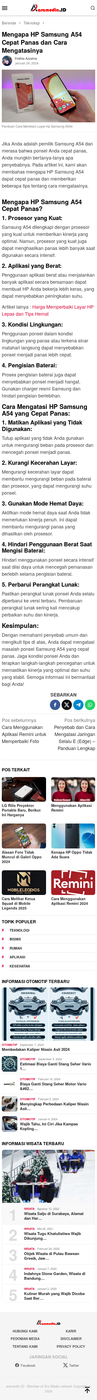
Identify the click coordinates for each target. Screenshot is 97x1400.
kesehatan (20, 966)
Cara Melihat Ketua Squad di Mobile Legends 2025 (18, 903)
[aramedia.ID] (48, 7)
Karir (71, 1331)
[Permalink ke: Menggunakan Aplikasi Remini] (73, 789)
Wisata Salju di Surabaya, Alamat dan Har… (54, 1215)
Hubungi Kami (25, 1331)
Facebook (28, 1365)
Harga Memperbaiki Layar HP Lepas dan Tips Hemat (48, 310)
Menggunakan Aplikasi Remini (71, 808)
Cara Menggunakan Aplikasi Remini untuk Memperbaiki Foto (24, 730)
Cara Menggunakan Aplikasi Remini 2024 (69, 901)
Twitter (74, 1365)
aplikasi (17, 956)
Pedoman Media (25, 1338)
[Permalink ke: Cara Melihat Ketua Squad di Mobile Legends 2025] (24, 882)
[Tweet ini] (67, 705)
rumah (16, 948)
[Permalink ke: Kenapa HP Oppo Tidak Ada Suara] (73, 836)
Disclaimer (71, 1338)
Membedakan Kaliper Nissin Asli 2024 (36, 1049)
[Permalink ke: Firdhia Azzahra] (7, 60)
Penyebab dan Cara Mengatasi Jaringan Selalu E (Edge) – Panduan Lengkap (74, 733)
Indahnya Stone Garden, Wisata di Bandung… (54, 1275)
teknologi (19, 930)
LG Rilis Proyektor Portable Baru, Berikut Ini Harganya (21, 810)
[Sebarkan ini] (55, 705)
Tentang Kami (25, 1346)
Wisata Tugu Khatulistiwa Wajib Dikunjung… (52, 1235)
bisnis (15, 939)
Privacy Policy (71, 1346)
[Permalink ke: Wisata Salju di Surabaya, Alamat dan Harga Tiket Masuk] (48, 1176)
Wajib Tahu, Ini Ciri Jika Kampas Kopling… (49, 1126)
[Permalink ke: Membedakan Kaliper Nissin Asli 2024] (48, 1014)
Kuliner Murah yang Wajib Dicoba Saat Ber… (54, 1296)
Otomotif (9, 1045)
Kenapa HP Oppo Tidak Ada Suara (71, 854)
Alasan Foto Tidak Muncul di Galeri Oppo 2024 (22, 857)
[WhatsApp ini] (90, 705)
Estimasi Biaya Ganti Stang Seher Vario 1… (55, 1066)
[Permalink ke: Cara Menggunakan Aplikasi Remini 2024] (73, 882)
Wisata (29, 1209)
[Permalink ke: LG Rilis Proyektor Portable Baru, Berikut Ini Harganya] (24, 789)
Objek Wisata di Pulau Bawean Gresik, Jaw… (51, 1255)
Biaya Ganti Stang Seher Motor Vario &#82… (53, 1086)
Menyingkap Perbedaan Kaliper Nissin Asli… (54, 1106)
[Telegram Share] (78, 705)
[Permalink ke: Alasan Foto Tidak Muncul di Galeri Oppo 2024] (24, 836)
